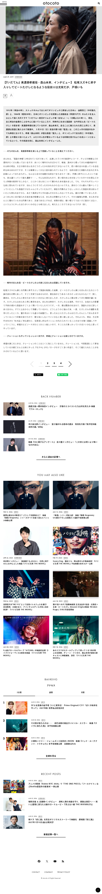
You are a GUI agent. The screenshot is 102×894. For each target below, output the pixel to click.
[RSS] (63, 861)
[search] (99, 3)
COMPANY (48, 872)
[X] (47, 861)
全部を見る (51, 756)
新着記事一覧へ (51, 835)
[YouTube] (55, 861)
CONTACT (36, 872)
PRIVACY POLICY (63, 872)
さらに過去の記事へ (51, 457)
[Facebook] (39, 861)
